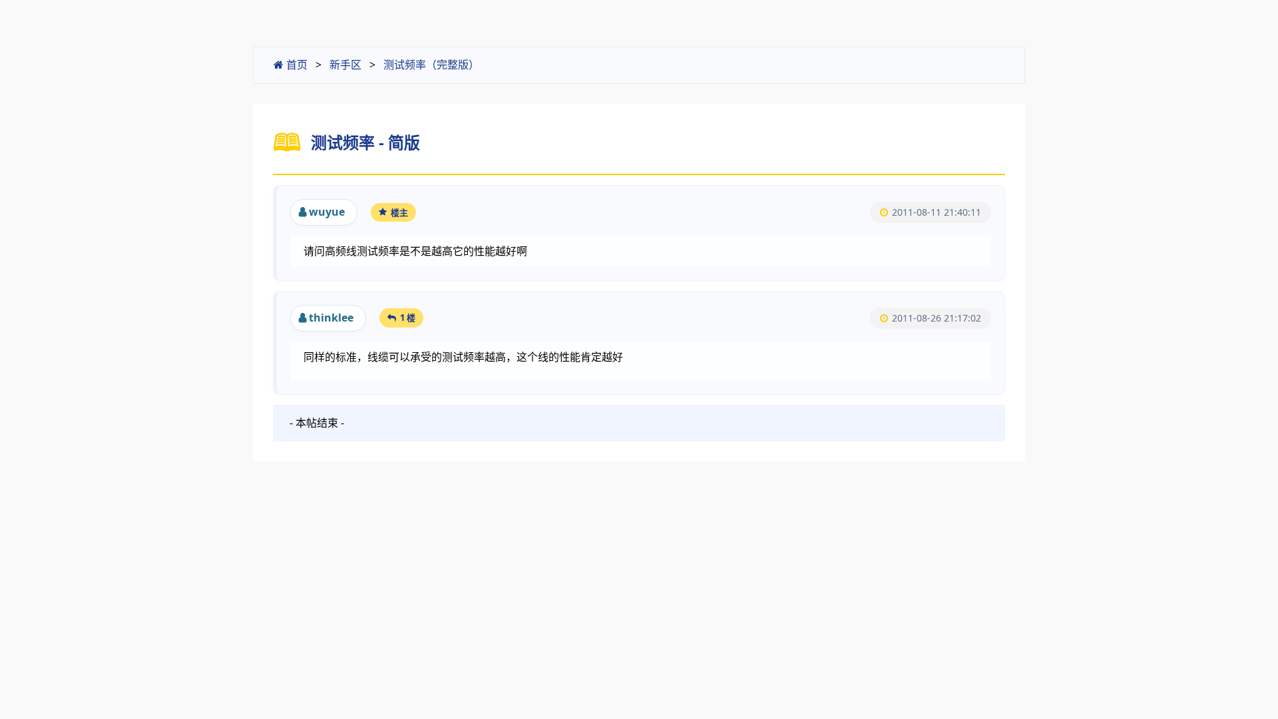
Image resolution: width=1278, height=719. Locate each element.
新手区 (345, 64)
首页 (296, 64)
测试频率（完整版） (431, 64)
